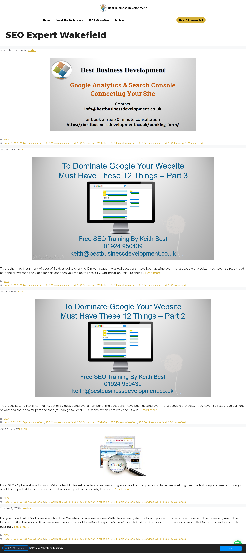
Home (46, 20)
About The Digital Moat (69, 20)
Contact (119, 20)
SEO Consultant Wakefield (93, 143)
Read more (153, 273)
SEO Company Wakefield (60, 143)
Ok (230, 548)
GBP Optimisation (98, 20)
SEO (6, 139)
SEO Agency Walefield (30, 143)
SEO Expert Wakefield (124, 143)
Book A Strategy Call (191, 20)
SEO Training (176, 143)
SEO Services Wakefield (152, 143)
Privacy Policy (39, 548)
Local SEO (10, 143)
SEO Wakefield (194, 143)
